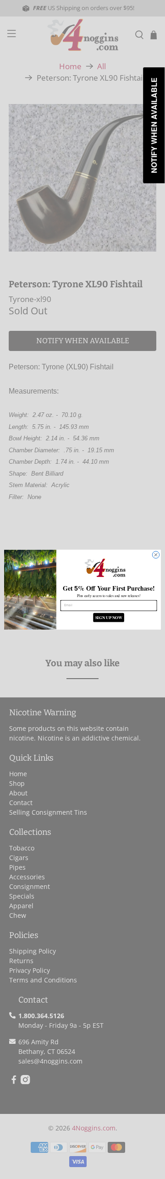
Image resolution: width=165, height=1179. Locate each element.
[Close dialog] (155, 554)
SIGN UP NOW (108, 617)
